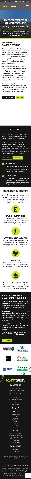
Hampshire (15, 418)
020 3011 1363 (16, 35)
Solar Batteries (15, 442)
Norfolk (16, 425)
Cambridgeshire (15, 414)
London (16, 423)
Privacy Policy (15, 451)
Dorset (15, 416)
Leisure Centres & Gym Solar (15, 437)
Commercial (7, 158)
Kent (15, 421)
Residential (18, 158)
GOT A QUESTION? (8, 97)
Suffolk (15, 427)
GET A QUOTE (7, 340)
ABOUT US (20, 97)
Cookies (15, 449)
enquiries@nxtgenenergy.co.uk (16, 390)
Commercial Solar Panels (15, 434)
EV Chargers (15, 440)
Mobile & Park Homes (15, 439)
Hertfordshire (15, 420)
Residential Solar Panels (15, 435)
